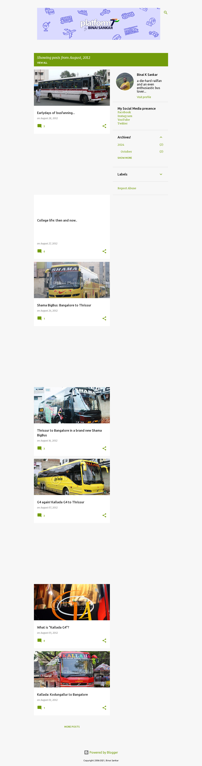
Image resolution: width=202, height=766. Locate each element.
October (126, 151)
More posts (72, 726)
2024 (121, 145)
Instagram (125, 116)
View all (42, 62)
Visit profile (144, 97)
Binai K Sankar (147, 74)
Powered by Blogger (103, 752)
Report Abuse (127, 188)
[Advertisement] (70, 164)
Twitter (123, 123)
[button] (104, 126)
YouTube (124, 119)
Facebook (124, 112)
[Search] (165, 12)
